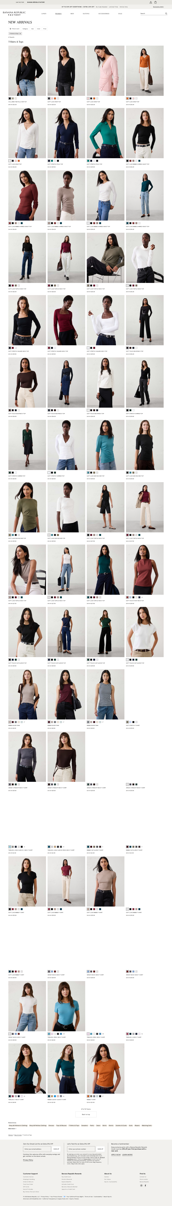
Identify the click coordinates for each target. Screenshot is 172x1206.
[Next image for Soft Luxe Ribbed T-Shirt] (82, 881)
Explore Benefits (66, 1181)
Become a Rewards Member (70, 1186)
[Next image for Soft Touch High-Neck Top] (161, 569)
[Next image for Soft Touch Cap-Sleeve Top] (82, 632)
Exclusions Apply (158, 6)
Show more (11, 1128)
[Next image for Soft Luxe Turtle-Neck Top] (161, 257)
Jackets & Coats (121, 1125)
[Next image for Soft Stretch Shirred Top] (161, 382)
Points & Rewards (67, 1179)
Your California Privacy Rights (75, 1196)
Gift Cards (26, 1186)
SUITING (86, 13)
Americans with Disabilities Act (32, 1199)
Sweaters (85, 1125)
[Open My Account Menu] (151, 2)
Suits (130, 1125)
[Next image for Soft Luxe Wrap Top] (122, 70)
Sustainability (98, 1196)
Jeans (98, 1125)
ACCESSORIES (103, 13)
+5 (63, 846)
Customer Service (28, 1177)
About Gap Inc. (108, 1196)
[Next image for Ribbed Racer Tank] (82, 694)
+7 (24, 722)
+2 (142, 597)
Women (10, 1135)
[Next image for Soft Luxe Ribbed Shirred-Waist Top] (82, 195)
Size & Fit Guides (28, 1189)
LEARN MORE (127, 1155)
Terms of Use (89, 1196)
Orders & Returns (28, 1181)
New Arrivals (18, 1135)
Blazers (137, 1125)
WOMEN (58, 13)
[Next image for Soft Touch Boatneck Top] (43, 382)
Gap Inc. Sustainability (110, 1181)
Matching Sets (147, 1125)
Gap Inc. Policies (74, 1199)
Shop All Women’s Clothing (18, 1125)
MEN (72, 13)
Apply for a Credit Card (68, 1189)
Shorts (111, 1125)
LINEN (44, 13)
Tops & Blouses (61, 1125)
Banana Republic (144, 1181)
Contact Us (143, 1177)
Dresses (51, 1125)
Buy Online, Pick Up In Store (31, 1191)
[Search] (166, 13)
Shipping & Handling (29, 1179)
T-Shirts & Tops (74, 1125)
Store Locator (144, 1179)
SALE (120, 13)
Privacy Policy (28, 1160)
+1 (102, 846)
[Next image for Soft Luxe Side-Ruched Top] (43, 507)
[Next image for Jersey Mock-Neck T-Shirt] (122, 943)
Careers (106, 1177)
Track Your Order (28, 1184)
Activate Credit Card (68, 1184)
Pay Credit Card (66, 1177)
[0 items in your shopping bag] (155, 2)
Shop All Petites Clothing (38, 1125)
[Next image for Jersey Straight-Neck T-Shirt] (82, 756)
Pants (92, 1125)
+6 (142, 1034)
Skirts (105, 1125)
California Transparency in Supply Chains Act (55, 1199)
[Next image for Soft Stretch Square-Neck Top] (122, 320)
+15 (64, 1034)
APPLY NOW (116, 1155)
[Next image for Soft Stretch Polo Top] (82, 133)
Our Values (107, 1179)
